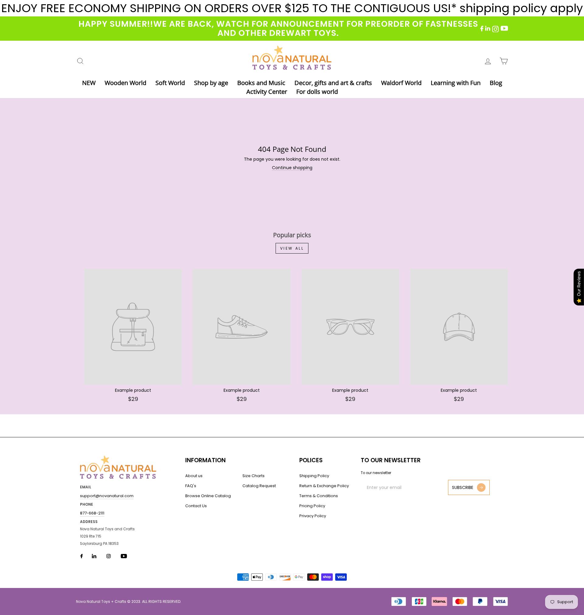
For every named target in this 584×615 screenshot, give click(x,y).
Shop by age (211, 83)
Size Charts (253, 476)
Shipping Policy (314, 476)
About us (194, 476)
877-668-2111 (92, 513)
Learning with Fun (456, 83)
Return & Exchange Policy (324, 486)
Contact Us (196, 506)
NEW (89, 83)
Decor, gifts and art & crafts (333, 83)
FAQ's (190, 486)
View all (292, 248)
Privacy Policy (312, 516)
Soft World (170, 83)
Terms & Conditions (318, 496)
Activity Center (266, 91)
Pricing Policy (312, 506)
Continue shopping (292, 168)
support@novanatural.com (107, 496)
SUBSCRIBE (462, 487)
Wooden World (125, 83)
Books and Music (261, 83)
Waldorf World (401, 83)
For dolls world (317, 91)
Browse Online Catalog (208, 496)
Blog (496, 83)
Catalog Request (259, 486)
